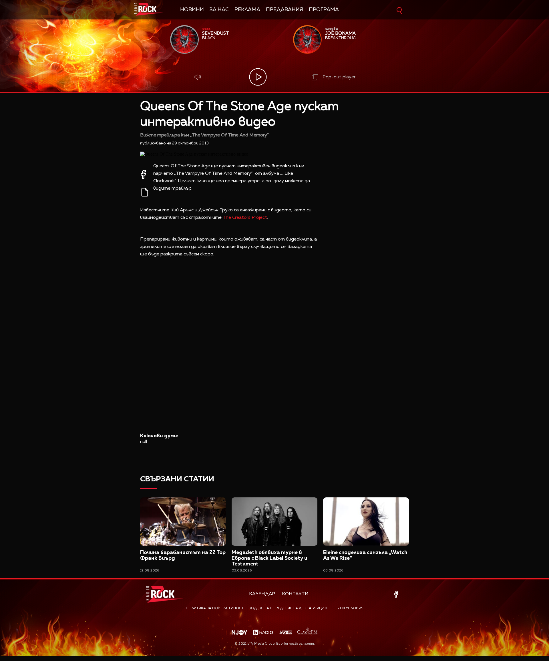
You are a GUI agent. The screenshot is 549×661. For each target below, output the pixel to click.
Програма (324, 9)
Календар (262, 594)
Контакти (295, 594)
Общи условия (348, 608)
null (143, 442)
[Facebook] (397, 594)
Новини (192, 9)
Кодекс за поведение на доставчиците (288, 608)
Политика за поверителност (215, 608)
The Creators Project (245, 217)
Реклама (247, 9)
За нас (219, 9)
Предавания (284, 9)
